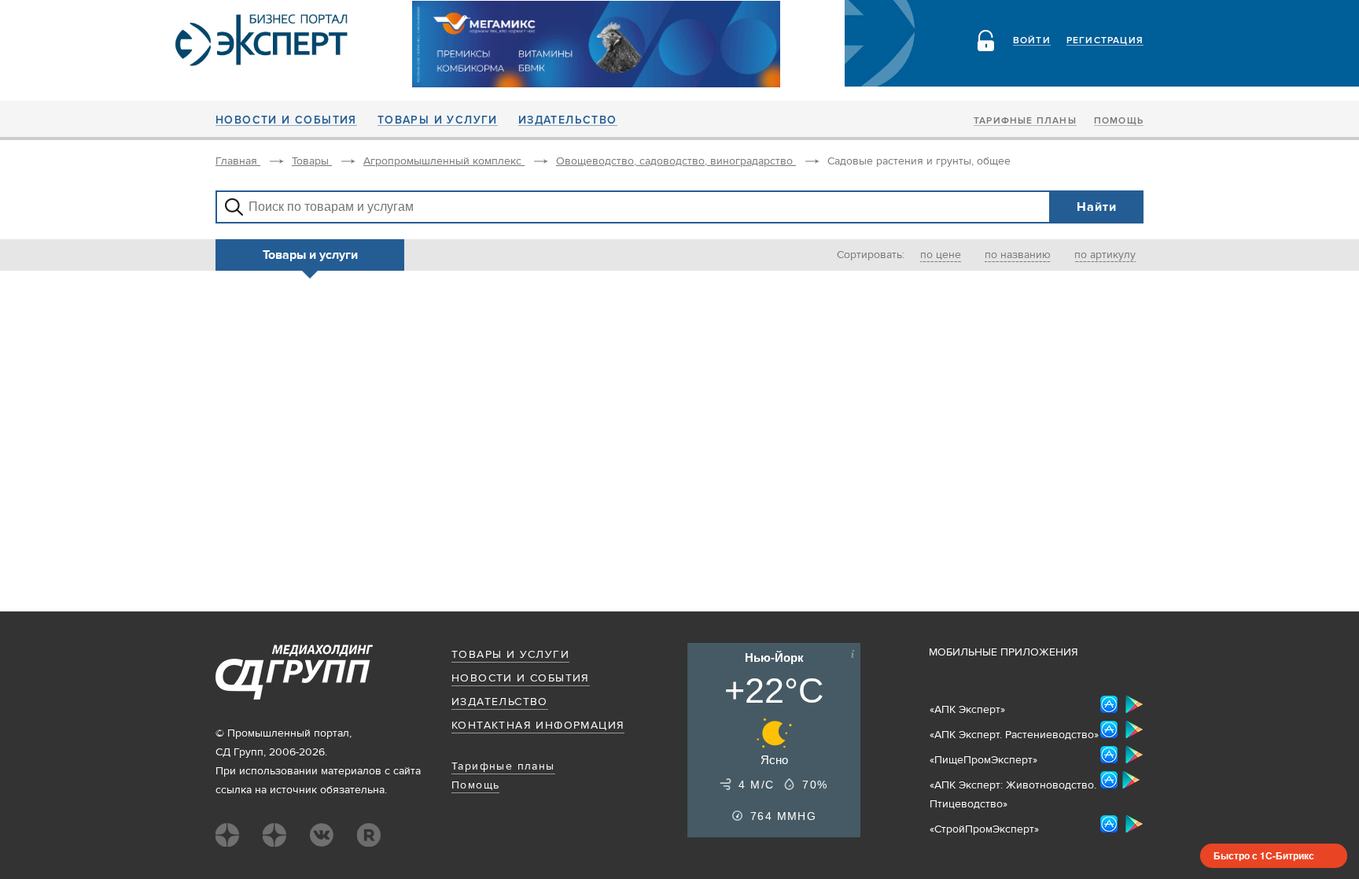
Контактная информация (537, 725)
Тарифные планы (1025, 121)
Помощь (1119, 121)
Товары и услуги (438, 120)
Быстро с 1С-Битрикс (1264, 855)
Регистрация (1105, 41)
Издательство (567, 120)
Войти (1032, 41)
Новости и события (286, 120)
